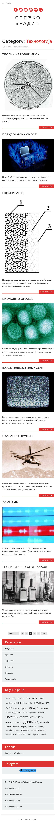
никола (40, 727)
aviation (20, 698)
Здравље (9, 661)
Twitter (21, 10)
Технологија (46, 127)
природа (25, 730)
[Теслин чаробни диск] (28, 110)
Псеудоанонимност (19, 134)
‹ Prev (11, 633)
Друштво (9, 655)
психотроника (38, 730)
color (34, 698)
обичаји (9, 730)
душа (32, 717)
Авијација (9, 648)
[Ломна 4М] (28, 542)
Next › (44, 633)
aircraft (8, 698)
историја (44, 722)
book (28, 698)
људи (43, 734)
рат (14, 734)
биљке (8, 712)
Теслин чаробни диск (20, 54)
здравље (30, 721)
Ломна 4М (10, 502)
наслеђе (32, 726)
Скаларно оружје (17, 436)
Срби (23, 708)
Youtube (31, 10)
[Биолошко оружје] (28, 343)
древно (41, 712)
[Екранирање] (28, 274)
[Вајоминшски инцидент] (28, 411)
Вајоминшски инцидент (23, 367)
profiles (9, 703)
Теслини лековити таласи (24, 567)
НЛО (30, 703)
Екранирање (12, 193)
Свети (16, 708)
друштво (11, 716)
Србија (32, 708)
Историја (9, 667)
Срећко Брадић (28, 20)
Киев (25, 703)
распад (8, 734)
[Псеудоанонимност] (28, 171)
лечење (16, 726)
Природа (9, 673)
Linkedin (26, 10)
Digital (41, 698)
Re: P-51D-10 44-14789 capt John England (23, 782)
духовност (23, 717)
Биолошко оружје (17, 299)
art (13, 698)
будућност (16, 712)
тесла (21, 734)
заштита (16, 723)
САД (47, 703)
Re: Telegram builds (13, 794)
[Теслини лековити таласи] (28, 604)
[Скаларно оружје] (28, 478)
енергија (38, 717)
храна (36, 734)
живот (8, 722)
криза (8, 726)
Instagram (36, 10)
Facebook (16, 10)
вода (25, 712)
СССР (9, 708)
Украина (44, 708)
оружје (16, 730)
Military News (29, 770)
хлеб (29, 734)
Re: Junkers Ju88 (12, 788)
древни (32, 712)
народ (23, 727)
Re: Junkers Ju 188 (13, 807)
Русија (38, 702)
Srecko (17, 703)
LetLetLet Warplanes (14, 753)
